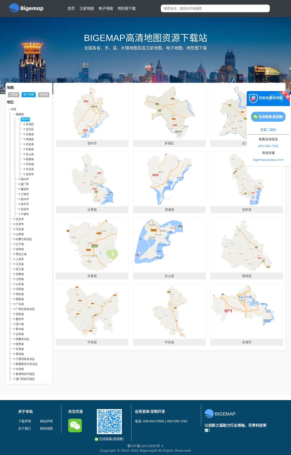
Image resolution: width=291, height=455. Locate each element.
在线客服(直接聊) (111, 439)
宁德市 (25, 214)
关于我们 (24, 428)
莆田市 (25, 189)
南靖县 (30, 159)
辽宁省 (20, 244)
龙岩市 (25, 209)
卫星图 (14, 94)
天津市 (20, 224)
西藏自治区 (22, 339)
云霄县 (30, 134)
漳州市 (25, 119)
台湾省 (20, 369)
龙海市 (30, 174)
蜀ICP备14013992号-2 (145, 446)
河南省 (20, 289)
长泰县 (30, 149)
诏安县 (30, 144)
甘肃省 (20, 349)
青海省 (20, 354)
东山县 (30, 154)
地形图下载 (127, 8)
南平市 (25, 204)
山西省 (20, 234)
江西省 (20, 279)
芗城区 (30, 124)
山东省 (20, 284)
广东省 (20, 304)
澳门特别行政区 (25, 379)
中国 (13, 109)
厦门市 (25, 184)
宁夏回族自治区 (25, 359)
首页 (71, 8)
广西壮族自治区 (25, 309)
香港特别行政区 (25, 374)
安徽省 (20, 274)
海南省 (20, 314)
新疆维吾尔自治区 (27, 364)
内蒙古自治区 (24, 239)
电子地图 (105, 8)
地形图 (44, 94)
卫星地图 (86, 8)
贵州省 (20, 329)
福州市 (25, 179)
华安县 (30, 169)
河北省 (20, 229)
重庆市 (20, 319)
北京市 (20, 219)
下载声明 (24, 421)
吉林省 (20, 249)
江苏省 (20, 264)
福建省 (20, 114)
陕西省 (20, 344)
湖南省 (20, 299)
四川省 (20, 324)
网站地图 (46, 428)
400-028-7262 (268, 146)
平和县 (30, 164)
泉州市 (25, 199)
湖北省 (20, 294)
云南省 (20, 334)
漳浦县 (30, 139)
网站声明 (46, 421)
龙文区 (30, 129)
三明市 (25, 194)
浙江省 (20, 269)
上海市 (20, 259)
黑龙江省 (21, 254)
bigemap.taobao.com (268, 159)
